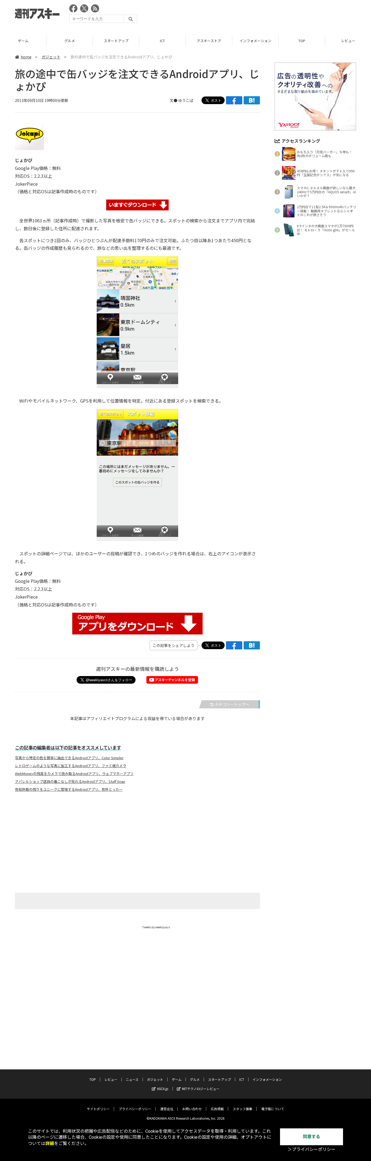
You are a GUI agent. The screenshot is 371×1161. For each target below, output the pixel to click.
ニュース (132, 1079)
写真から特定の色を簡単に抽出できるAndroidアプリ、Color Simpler (69, 758)
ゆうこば (185, 100)
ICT (162, 40)
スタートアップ (116, 40)
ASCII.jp (162, 1088)
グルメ (69, 40)
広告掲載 (217, 1108)
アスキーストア (209, 40)
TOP (301, 40)
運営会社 (166, 1108)
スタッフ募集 (242, 1108)
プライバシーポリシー (135, 1108)
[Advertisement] (257, 15)
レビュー (110, 1079)
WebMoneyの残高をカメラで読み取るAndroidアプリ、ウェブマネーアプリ (74, 774)
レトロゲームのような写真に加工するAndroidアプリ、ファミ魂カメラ (70, 766)
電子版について (272, 1108)
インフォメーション (255, 40)
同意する (311, 1136)
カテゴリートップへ (232, 704)
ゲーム (23, 40)
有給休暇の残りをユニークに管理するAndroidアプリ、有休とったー (69, 789)
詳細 (49, 1143)
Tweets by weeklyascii (156, 927)
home (26, 57)
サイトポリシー (98, 1108)
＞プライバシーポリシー (311, 1149)
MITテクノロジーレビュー (200, 1088)
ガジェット (51, 57)
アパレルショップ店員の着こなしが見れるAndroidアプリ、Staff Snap (70, 781)
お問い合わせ (192, 1108)
